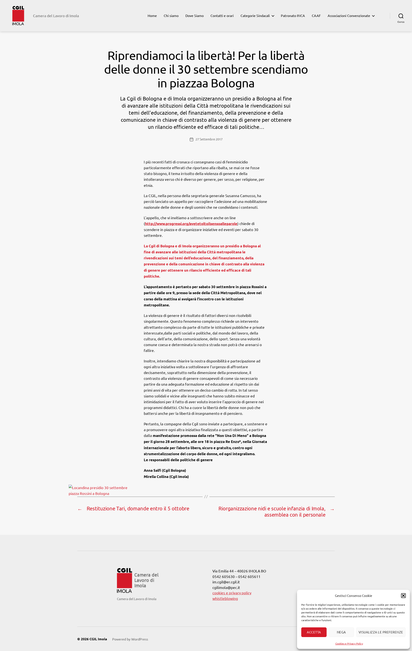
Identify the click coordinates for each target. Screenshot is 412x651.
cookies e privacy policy (231, 592)
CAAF (316, 16)
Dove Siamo (194, 16)
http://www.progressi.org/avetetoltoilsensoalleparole (191, 223)
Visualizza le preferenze (381, 632)
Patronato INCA (293, 16)
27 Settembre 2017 (209, 139)
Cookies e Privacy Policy (349, 643)
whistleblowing (225, 598)
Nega (341, 632)
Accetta (314, 632)
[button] (403, 595)
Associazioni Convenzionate (349, 16)
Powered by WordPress (130, 639)
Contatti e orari (222, 16)
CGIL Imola (98, 639)
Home (152, 16)
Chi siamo (171, 16)
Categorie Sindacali (255, 16)
